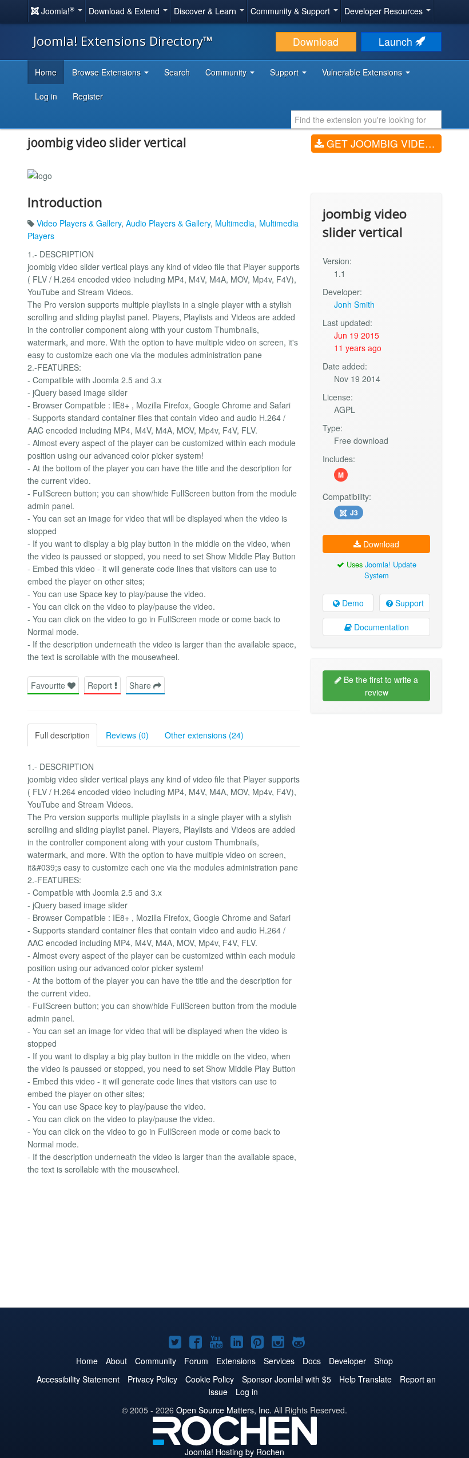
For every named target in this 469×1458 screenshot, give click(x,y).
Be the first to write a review (379, 686)
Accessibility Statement (78, 1379)
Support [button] (285, 72)
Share (141, 685)
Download (316, 41)
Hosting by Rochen (234, 1451)
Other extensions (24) (204, 735)
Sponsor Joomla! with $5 (286, 1379)
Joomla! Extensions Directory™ (123, 40)
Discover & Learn (206, 11)
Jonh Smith (354, 304)
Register (88, 96)
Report (101, 685)
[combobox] (366, 119)
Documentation (380, 627)
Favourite (49, 685)
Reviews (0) (127, 735)
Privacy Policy (152, 1379)
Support (408, 603)
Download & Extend (125, 11)
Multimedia (235, 223)
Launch (397, 41)
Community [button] (227, 72)
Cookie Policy (209, 1379)
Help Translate (365, 1379)
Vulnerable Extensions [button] (363, 72)
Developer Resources (384, 11)
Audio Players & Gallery (168, 223)
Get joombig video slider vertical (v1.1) (383, 143)
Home (46, 72)
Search (177, 72)
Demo (352, 603)
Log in (46, 96)
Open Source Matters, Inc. (224, 1410)
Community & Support (291, 11)
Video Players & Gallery (79, 223)
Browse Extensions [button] (107, 72)
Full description (62, 735)
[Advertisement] (376, 795)
